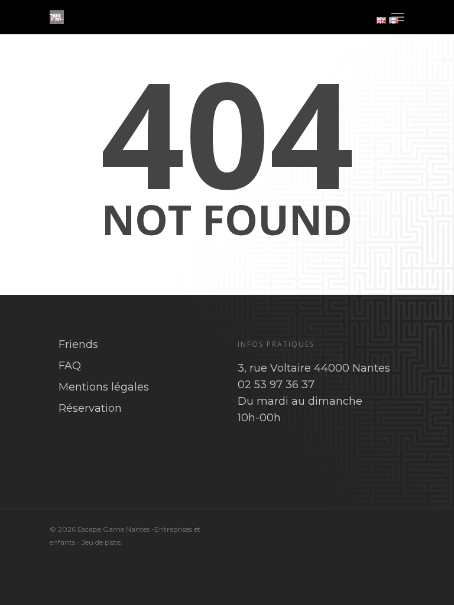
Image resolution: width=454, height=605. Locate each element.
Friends (78, 344)
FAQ (70, 365)
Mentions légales (104, 386)
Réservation (90, 408)
